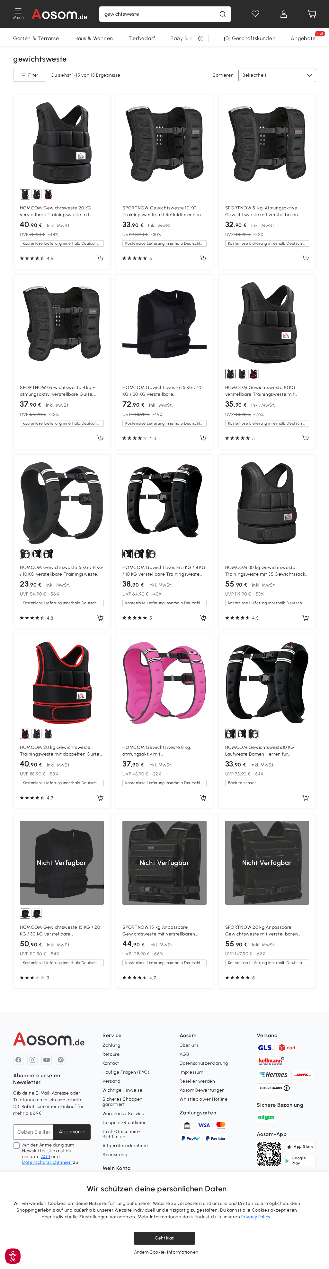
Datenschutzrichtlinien (47, 1162)
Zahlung (111, 1045)
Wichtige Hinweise (122, 1090)
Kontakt (110, 1063)
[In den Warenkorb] (100, 259)
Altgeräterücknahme (125, 1145)
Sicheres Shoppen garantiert (122, 1101)
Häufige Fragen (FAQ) (126, 1072)
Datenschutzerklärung (204, 1063)
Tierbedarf (142, 38)
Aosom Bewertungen (202, 1090)
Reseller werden (197, 1081)
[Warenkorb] (312, 14)
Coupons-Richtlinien (124, 1122)
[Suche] (222, 14)
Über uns (189, 1045)
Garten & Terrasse (36, 38)
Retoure (111, 1054)
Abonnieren (72, 1132)
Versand (111, 1081)
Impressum (191, 1072)
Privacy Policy (256, 1217)
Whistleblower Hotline (204, 1099)
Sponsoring (115, 1154)
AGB (45, 1156)
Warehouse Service (123, 1113)
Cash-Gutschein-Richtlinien (121, 1134)
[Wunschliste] (255, 14)
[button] (12, 1256)
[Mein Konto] (284, 14)
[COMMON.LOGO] (59, 14)
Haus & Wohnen (94, 38)
